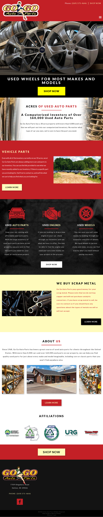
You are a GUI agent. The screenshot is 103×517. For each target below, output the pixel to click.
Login (54, 515)
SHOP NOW (95, 3)
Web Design (46, 513)
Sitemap (49, 515)
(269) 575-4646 (79, 3)
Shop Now (51, 91)
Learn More (12, 187)
